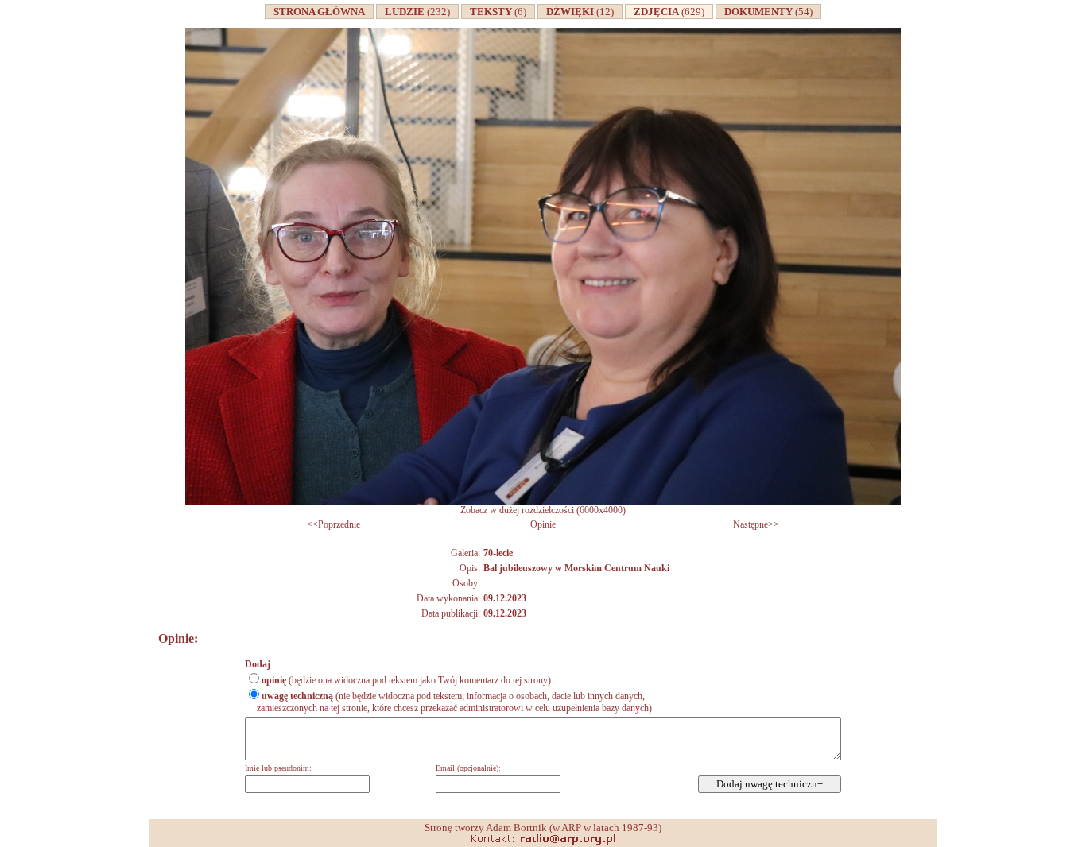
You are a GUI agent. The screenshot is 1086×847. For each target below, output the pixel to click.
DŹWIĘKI (577, 11)
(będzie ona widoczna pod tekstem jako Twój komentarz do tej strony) (406, 680)
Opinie (543, 524)
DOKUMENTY (766, 11)
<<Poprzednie (333, 524)
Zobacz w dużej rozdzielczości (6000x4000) (543, 510)
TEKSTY (495, 11)
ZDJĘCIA (666, 11)
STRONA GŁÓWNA (319, 11)
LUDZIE (415, 11)
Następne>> (756, 524)
